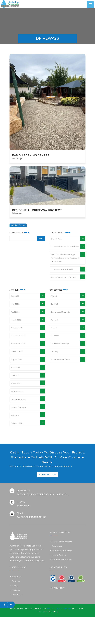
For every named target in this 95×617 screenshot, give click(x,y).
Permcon (55, 336)
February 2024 (17, 423)
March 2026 (16, 320)
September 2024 (18, 407)
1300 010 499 (23, 506)
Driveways (17, 158)
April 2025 (15, 375)
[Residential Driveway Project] (47, 185)
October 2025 (17, 352)
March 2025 (16, 383)
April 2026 (15, 312)
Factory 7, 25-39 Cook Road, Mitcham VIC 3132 (43, 494)
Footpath (55, 320)
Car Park (54, 304)
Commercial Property (60, 312)
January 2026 (16, 328)
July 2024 (15, 415)
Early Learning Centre (30, 155)
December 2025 (18, 336)
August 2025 (16, 359)
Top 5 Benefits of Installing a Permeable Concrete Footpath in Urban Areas (65, 258)
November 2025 (18, 344)
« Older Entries (18, 225)
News (14, 585)
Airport (54, 296)
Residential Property (60, 344)
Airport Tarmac (59, 555)
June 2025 (15, 367)
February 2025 (17, 391)
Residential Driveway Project (37, 210)
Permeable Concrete (62, 542)
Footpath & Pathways (62, 550)
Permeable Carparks (62, 559)
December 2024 (18, 399)
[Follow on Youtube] (10, 604)
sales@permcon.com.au (31, 517)
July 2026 (15, 296)
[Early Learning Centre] (47, 102)
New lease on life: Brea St (62, 269)
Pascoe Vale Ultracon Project (63, 277)
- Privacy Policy (57, 588)
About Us (16, 576)
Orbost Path (56, 239)
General (54, 328)
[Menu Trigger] (90, 4)
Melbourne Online (59, 608)
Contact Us (47, 474)
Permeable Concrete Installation (65, 247)
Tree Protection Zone (60, 359)
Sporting (55, 352)
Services (16, 581)
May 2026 (15, 304)
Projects (16, 590)
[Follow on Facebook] (4, 604)
